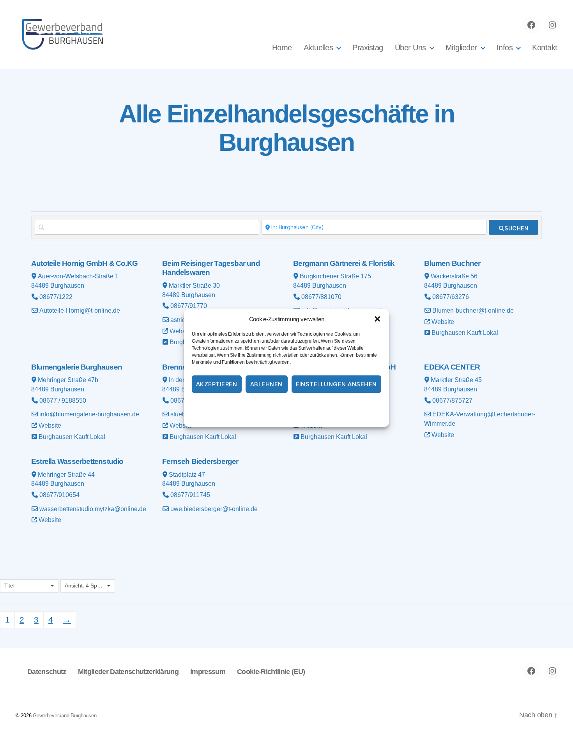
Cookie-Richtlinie (254, 404)
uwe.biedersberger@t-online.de (214, 509)
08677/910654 (59, 495)
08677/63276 (450, 297)
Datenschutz (296, 404)
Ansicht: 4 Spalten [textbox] (85, 585)
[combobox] (29, 586)
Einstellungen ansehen (336, 384)
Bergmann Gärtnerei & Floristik (343, 263)
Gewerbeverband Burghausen (64, 715)
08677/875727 (452, 400)
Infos (505, 47)
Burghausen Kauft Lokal (465, 332)
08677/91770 (188, 306)
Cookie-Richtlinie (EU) (271, 672)
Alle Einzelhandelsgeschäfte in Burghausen (286, 128)
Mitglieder (461, 47)
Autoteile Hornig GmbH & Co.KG (84, 263)
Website (181, 331)
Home (282, 47)
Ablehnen (266, 384)
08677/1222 (56, 297)
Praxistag (367, 47)
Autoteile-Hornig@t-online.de (79, 310)
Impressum (332, 404)
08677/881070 (321, 297)
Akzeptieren (216, 384)
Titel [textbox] (9, 585)
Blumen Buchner (452, 263)
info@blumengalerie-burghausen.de (89, 414)
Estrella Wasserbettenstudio (77, 461)
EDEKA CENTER (452, 367)
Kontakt (544, 47)
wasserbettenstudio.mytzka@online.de (92, 509)
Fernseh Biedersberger (200, 461)
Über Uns (410, 47)
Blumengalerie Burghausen (76, 367)
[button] (377, 319)
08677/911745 (190, 495)
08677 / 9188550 (62, 400)
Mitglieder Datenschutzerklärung (128, 672)
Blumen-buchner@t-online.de (473, 310)
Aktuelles (318, 47)
